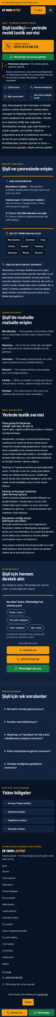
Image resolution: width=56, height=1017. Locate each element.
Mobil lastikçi (8, 904)
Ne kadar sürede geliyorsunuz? (25, 709)
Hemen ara (30, 650)
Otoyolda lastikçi (10, 917)
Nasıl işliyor (7, 884)
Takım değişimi (17, 627)
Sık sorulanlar (8, 897)
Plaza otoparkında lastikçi (14, 930)
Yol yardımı (7, 924)
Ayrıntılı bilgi (43, 994)
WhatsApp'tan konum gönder (30, 57)
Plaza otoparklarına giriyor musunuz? (29, 751)
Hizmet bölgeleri (10, 891)
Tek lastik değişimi (18, 620)
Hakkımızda (7, 957)
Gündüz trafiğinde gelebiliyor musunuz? (23, 765)
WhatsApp (43, 1012)
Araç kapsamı (8, 878)
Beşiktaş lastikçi (16, 811)
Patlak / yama (16, 612)
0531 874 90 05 (14, 977)
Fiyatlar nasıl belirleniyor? (22, 721)
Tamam (28, 1002)
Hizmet (5, 871)
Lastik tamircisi (9, 911)
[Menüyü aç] (50, 10)
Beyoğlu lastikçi (16, 828)
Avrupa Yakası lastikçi (19, 803)
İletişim (5, 963)
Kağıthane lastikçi (17, 820)
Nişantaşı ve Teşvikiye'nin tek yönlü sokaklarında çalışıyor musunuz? (26, 736)
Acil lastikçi (7, 950)
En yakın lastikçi (10, 937)
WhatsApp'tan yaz (30, 668)
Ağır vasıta (36, 627)
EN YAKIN (11, 10)
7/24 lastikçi (8, 944)
